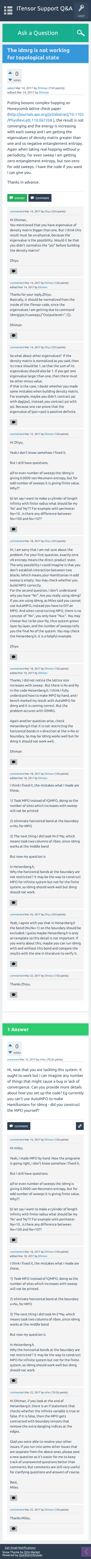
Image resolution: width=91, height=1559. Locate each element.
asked (11, 88)
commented (17, 211)
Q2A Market (32, 1552)
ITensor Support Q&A (45, 8)
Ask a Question (38, 33)
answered (13, 1059)
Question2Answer (31, 1555)
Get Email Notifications (20, 1547)
